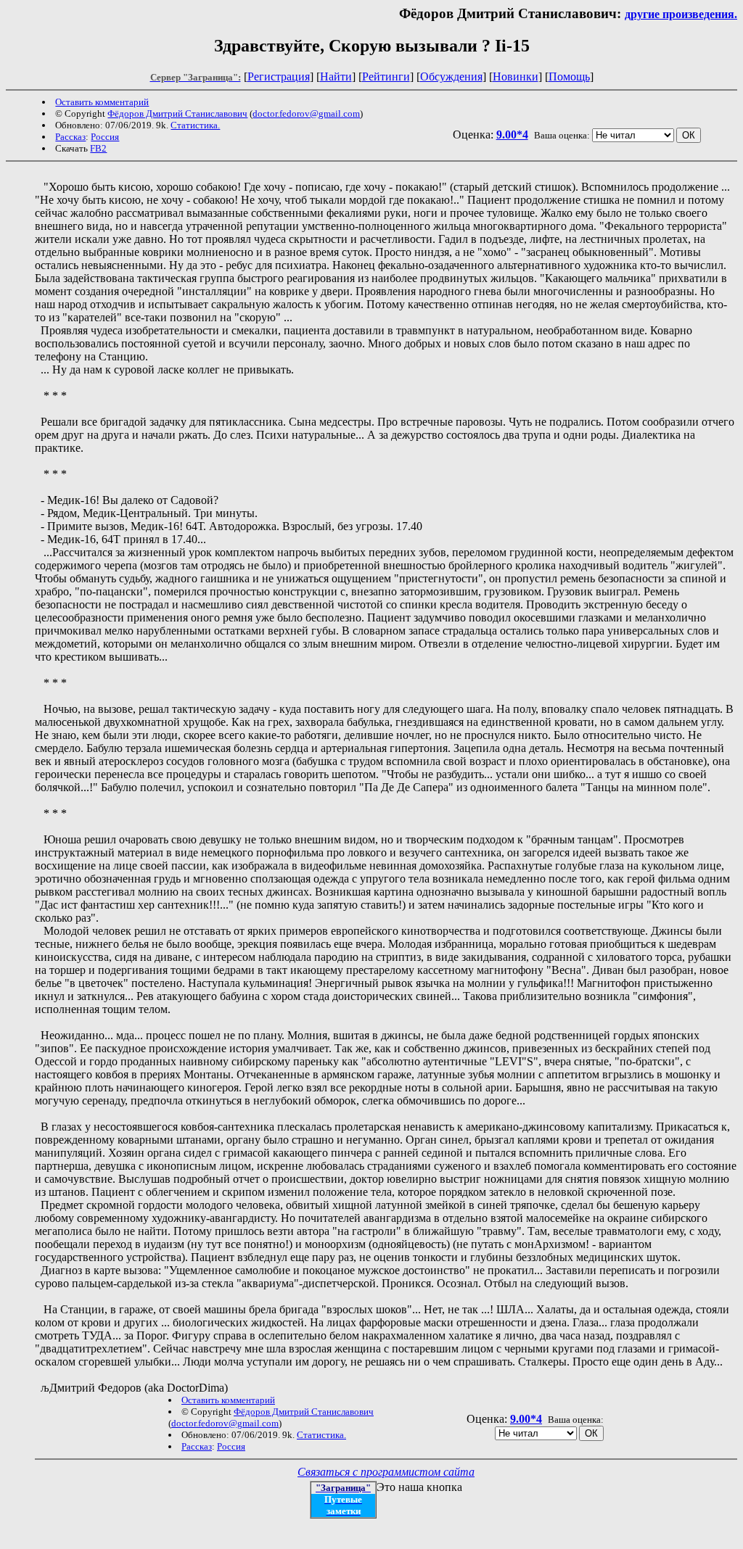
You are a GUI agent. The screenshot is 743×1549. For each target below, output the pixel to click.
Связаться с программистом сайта (386, 1472)
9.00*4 (512, 134)
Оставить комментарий (102, 101)
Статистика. (195, 125)
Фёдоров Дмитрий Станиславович (177, 113)
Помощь (569, 76)
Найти (336, 76)
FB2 (98, 148)
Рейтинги (386, 76)
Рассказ (70, 136)
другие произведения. (681, 14)
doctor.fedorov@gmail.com (306, 113)
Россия (105, 136)
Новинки (515, 76)
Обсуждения (451, 76)
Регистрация (278, 76)
